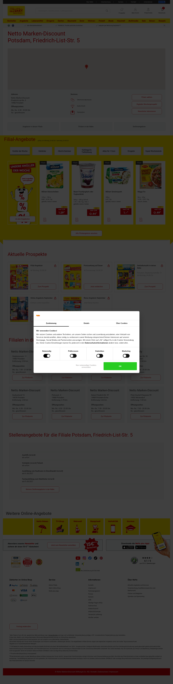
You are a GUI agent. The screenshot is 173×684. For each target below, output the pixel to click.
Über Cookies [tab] (121, 323)
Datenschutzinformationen (96, 343)
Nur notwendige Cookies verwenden (86, 366)
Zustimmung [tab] (51, 323)
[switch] (73, 356)
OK (120, 366)
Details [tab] (86, 323)
